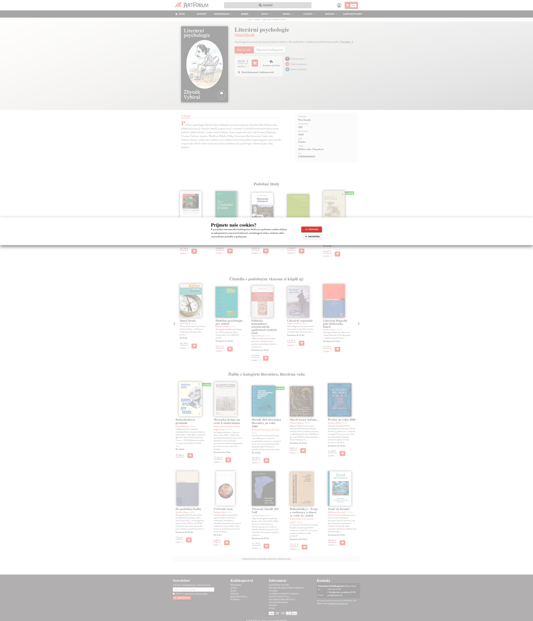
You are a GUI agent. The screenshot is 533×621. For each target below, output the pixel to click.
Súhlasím (313, 229)
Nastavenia (314, 236)
